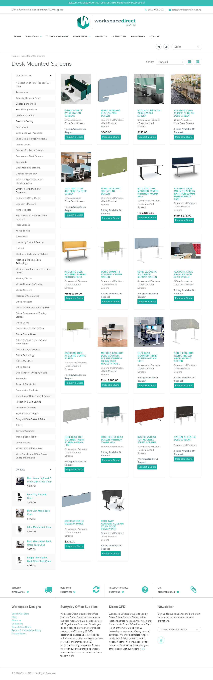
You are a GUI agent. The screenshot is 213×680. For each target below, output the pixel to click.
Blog (14, 617)
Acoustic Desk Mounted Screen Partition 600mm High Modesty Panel (184, 193)
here (142, 648)
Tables (19, 425)
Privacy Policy (18, 633)
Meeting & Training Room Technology (28, 261)
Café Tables (22, 127)
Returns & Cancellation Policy (26, 630)
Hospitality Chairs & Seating (30, 242)
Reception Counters (26, 407)
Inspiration (80, 36)
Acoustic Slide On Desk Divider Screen (148, 113)
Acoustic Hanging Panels (28, 98)
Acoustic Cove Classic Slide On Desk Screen (184, 113)
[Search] (198, 47)
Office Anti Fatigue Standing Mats (33, 307)
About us (101, 36)
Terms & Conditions (21, 627)
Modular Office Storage (27, 296)
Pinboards (21, 378)
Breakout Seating (24, 121)
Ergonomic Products (26, 204)
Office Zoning (23, 367)
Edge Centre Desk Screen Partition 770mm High (112, 440)
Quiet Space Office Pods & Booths (33, 396)
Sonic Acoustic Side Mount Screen (110, 191)
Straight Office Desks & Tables (31, 419)
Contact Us (119, 36)
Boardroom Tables (25, 115)
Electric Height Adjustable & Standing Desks (30, 181)
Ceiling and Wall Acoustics (29, 133)
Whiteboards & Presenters (29, 448)
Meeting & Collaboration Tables (31, 254)
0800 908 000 (156, 9)
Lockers (20, 248)
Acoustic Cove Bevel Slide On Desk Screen (183, 274)
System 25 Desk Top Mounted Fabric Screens (146, 440)
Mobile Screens (23, 290)
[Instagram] (161, 640)
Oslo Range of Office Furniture (31, 372)
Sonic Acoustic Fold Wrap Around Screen (147, 274)
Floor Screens (23, 225)
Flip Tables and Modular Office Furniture (31, 217)
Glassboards (22, 236)
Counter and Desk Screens (29, 156)
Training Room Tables (26, 436)
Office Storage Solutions (28, 349)
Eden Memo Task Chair (39, 527)
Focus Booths (23, 230)
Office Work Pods (24, 361)
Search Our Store (20, 613)
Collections (23, 76)
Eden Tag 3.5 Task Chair (36, 496)
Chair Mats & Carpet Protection (31, 138)
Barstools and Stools (26, 103)
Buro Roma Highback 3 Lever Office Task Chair (39, 480)
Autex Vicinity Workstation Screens (73, 113)
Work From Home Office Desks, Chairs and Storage (32, 456)
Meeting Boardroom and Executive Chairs (33, 271)
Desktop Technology (26, 173)
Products (32, 36)
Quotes (154, 36)
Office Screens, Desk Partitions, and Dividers (31, 342)
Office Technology (25, 355)
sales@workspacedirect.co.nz (186, 9)
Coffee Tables (23, 144)
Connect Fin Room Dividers (30, 150)
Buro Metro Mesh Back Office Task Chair (39, 543)
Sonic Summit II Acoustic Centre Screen (111, 274)
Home (17, 36)
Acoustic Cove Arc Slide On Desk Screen (76, 191)
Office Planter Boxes (26, 334)
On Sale (20, 470)
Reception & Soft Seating (28, 401)
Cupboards (21, 162)
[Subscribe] (197, 629)
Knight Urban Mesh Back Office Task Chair (39, 559)
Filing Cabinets (23, 209)
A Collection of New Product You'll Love (33, 84)
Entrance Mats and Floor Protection (28, 190)
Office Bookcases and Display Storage (31, 315)
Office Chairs (22, 322)
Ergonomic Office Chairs (28, 198)
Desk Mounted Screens (28, 168)
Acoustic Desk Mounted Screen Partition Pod (75, 274)
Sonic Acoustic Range (27, 413)
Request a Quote (74, 137)
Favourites (138, 36)
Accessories (22, 92)
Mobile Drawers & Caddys (29, 284)
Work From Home (57, 36)
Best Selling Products (26, 109)
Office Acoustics (24, 301)
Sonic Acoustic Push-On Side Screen (110, 113)
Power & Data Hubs (26, 384)
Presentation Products (27, 390)
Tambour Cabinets (25, 431)
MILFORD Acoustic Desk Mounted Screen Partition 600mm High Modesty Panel (112, 358)
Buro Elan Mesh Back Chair (38, 513)
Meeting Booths (24, 278)
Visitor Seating (23, 442)
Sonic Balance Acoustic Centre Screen (75, 356)
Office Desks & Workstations (30, 328)
